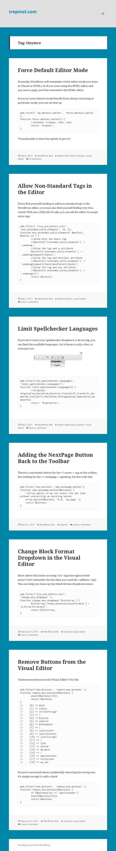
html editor (70, 155)
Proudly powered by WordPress (34, 845)
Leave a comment (29, 301)
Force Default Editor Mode (53, 70)
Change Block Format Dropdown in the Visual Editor (49, 557)
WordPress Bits (45, 155)
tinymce (81, 155)
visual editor (80, 298)
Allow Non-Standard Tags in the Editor (55, 189)
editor (60, 155)
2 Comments (35, 158)
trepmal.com (23, 11)
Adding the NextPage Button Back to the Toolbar (55, 458)
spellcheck (69, 424)
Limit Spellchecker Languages (58, 328)
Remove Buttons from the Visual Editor (52, 665)
